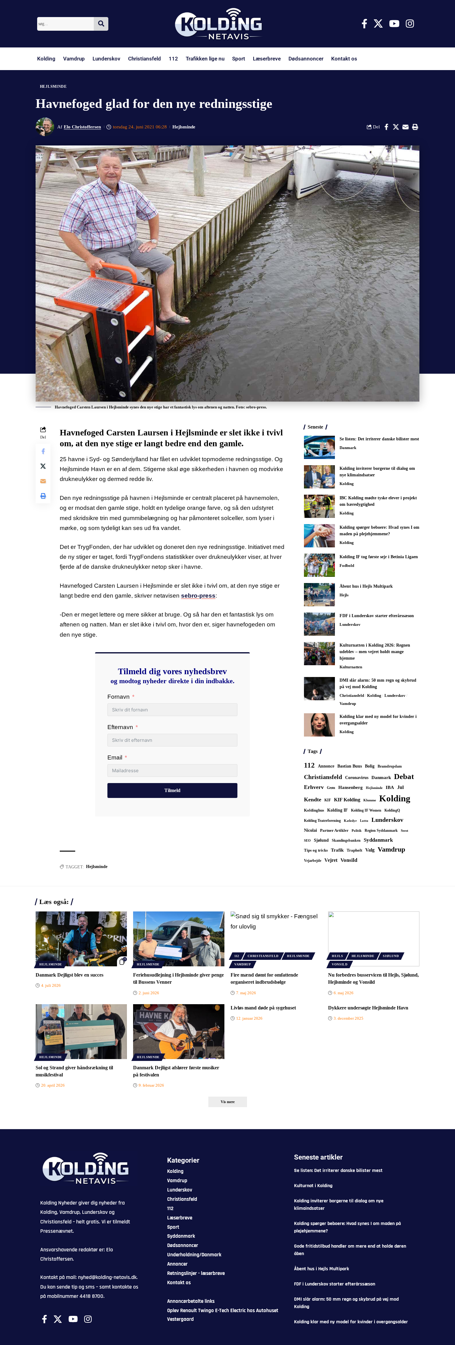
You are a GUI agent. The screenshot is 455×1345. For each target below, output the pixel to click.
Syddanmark (378, 840)
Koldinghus (314, 810)
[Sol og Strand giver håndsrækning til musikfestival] (81, 1031)
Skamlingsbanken (346, 840)
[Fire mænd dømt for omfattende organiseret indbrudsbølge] (276, 938)
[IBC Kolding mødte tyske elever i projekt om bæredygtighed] (319, 506)
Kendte (312, 799)
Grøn (331, 788)
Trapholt (354, 850)
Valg (370, 850)
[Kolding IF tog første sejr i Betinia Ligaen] (319, 565)
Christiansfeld (144, 59)
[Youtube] (394, 24)
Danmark (348, 447)
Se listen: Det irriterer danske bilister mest (379, 439)
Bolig (370, 766)
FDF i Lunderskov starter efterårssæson (377, 615)
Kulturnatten (351, 667)
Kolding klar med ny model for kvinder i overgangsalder (351, 1322)
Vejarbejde (312, 860)
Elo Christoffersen (82, 126)
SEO (307, 840)
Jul (400, 787)
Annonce (326, 766)
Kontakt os (344, 59)
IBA (390, 787)
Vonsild (348, 860)
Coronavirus (356, 777)
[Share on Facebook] (386, 127)
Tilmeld (172, 790)
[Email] (405, 127)
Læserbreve (267, 59)
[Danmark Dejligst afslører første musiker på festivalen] (178, 1031)
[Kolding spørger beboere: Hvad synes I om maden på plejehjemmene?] (319, 535)
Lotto (364, 820)
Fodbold (347, 565)
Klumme (369, 800)
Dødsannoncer (305, 59)
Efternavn (120, 727)
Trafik (337, 850)
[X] (378, 24)
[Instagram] (409, 24)
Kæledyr (350, 820)
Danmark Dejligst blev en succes (69, 975)
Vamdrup (74, 59)
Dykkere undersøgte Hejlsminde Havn (368, 1007)
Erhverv (314, 787)
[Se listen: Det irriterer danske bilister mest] (319, 447)
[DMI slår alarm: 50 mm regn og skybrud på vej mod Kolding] (319, 688)
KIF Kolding (347, 799)
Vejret (330, 860)
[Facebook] (364, 24)
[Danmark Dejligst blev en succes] (81, 938)
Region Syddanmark (381, 830)
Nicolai (310, 830)
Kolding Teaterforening (322, 820)
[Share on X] (396, 127)
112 (173, 59)
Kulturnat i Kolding (313, 1185)
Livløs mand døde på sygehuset (263, 1007)
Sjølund (321, 840)
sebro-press (198, 595)
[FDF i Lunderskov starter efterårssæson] (319, 624)
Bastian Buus (349, 766)
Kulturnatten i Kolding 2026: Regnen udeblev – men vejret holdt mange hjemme (375, 652)
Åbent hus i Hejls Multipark (366, 586)
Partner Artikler (334, 830)
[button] (415, 127)
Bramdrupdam (390, 766)
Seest (404, 830)
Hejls (344, 595)
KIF (327, 800)
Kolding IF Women (366, 810)
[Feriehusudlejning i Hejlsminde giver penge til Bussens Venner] (178, 938)
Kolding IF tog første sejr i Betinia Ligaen (379, 556)
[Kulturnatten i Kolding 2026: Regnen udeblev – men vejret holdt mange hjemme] (319, 653)
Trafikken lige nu (205, 59)
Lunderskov (106, 59)
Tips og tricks (316, 850)
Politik (357, 830)
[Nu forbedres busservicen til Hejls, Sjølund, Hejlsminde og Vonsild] (373, 938)
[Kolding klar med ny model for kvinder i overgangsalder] (319, 725)
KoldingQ (392, 810)
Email (114, 757)
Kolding (46, 59)
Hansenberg (350, 787)
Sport (238, 59)
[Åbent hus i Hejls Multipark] (319, 594)
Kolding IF (337, 810)
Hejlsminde (53, 86)
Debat (404, 776)
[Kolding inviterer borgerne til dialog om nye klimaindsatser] (319, 476)
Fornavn (118, 696)
